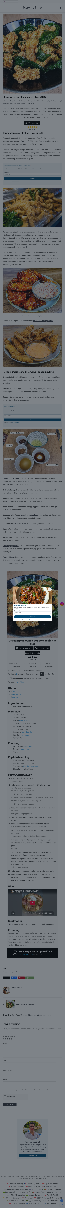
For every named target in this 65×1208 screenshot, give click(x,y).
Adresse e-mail (17, 610)
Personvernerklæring (26, 619)
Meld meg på (32, 616)
